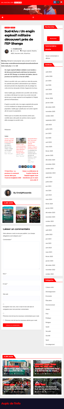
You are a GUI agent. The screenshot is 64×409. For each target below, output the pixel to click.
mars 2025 (49, 146)
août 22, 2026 (40, 373)
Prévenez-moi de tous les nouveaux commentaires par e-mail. (21, 316)
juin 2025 (48, 133)
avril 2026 (49, 89)
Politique (48, 318)
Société (13, 27)
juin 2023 (48, 239)
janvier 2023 (49, 261)
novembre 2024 (50, 164)
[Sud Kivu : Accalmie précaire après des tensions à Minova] (10, 146)
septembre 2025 (51, 120)
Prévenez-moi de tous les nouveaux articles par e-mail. (21, 320)
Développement (50, 291)
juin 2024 (48, 186)
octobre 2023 (50, 221)
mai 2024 (48, 190)
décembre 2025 (50, 107)
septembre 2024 (51, 173)
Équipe (21, 220)
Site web (5, 294)
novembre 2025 (50, 111)
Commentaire (7, 239)
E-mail (5, 284)
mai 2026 (48, 85)
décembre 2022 (50, 265)
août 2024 (49, 177)
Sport (47, 340)
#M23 (12, 53)
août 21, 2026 (40, 391)
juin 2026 (48, 80)
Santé (47, 327)
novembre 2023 (50, 217)
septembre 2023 (51, 225)
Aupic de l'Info (32, 9)
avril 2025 (49, 142)
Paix (47, 313)
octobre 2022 (50, 274)
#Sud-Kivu (27, 53)
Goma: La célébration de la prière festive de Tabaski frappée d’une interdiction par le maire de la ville (30, 175)
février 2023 (49, 256)
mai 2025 (48, 138)
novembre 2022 (50, 269)
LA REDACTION (7, 218)
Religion (48, 322)
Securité (7, 27)
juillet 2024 (49, 181)
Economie (49, 296)
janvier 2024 (49, 208)
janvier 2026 (49, 102)
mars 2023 (49, 252)
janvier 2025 (49, 155)
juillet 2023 (49, 234)
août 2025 (49, 124)
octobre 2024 (50, 168)
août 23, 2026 (9, 373)
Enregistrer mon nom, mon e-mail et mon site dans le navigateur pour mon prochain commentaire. (18, 308)
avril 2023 (49, 247)
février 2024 (49, 203)
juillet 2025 (49, 129)
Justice (48, 309)
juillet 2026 (49, 76)
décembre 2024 (50, 160)
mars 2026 (49, 94)
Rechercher (49, 27)
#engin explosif (26, 51)
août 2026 (49, 72)
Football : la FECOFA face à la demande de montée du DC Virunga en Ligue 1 (47, 370)
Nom (5, 274)
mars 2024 (49, 199)
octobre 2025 (50, 116)
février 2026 (49, 98)
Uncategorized (50, 344)
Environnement (50, 305)
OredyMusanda (17, 49)
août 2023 (49, 230)
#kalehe (34, 51)
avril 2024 (49, 195)
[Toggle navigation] (33, 17)
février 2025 (49, 151)
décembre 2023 (50, 212)
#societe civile (19, 53)
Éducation (49, 300)
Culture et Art (50, 287)
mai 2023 (48, 243)
